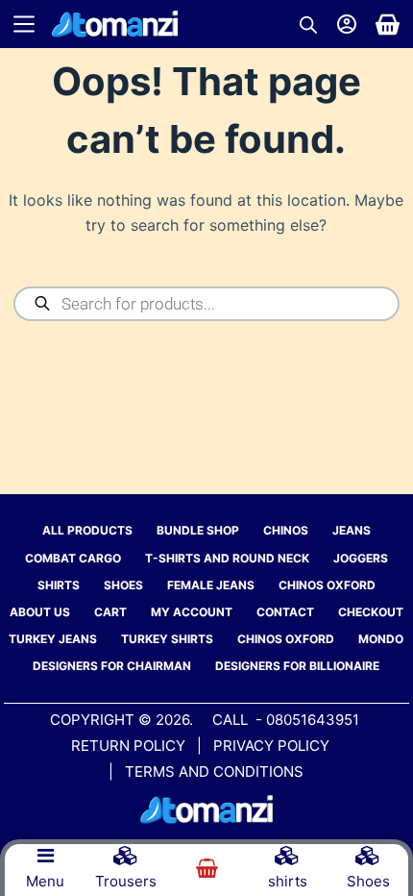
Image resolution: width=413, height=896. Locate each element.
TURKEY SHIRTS (167, 639)
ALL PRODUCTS (87, 530)
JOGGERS (360, 558)
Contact (285, 612)
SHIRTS (58, 585)
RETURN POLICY (128, 745)
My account (191, 612)
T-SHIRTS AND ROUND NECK (227, 558)
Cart (110, 612)
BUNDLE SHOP (198, 530)
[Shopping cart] (388, 24)
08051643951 (312, 719)
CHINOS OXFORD (327, 585)
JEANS (351, 530)
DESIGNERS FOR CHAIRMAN (112, 666)
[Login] (346, 24)
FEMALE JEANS (211, 585)
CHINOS (285, 530)
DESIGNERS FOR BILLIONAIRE (297, 666)
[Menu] (24, 24)
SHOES (123, 585)
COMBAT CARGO (73, 558)
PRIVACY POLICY (273, 745)
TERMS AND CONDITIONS (214, 771)
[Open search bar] (308, 24)
